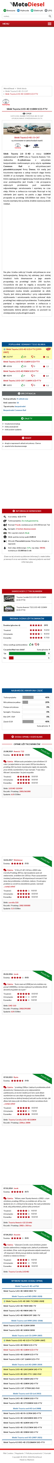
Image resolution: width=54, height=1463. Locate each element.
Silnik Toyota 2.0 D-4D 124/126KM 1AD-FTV (22, 1369)
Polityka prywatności (34, 1453)
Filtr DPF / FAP (9, 717)
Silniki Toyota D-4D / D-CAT (16, 91)
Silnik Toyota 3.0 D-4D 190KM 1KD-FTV (20, 1432)
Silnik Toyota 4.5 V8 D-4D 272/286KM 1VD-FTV (24, 1442)
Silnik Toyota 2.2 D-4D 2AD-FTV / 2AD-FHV (22, 1374)
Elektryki (38, 10)
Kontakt (47, 1453)
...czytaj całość (9, 886)
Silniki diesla (21, 88)
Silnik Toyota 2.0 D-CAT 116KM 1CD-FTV (21, 1359)
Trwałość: (7, 776)
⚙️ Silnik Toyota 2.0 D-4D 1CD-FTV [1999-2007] (24, 1340)
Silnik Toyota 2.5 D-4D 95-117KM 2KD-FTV (22, 1413)
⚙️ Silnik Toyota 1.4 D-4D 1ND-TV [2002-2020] (23, 1301)
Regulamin (19, 1453)
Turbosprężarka (9, 697)
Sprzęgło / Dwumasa (11, 712)
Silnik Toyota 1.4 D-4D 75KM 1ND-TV (19, 1306)
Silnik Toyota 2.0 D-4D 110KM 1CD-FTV (20, 1350)
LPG (50, 10)
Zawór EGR (8, 721)
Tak (4, 653)
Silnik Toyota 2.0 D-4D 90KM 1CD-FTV (20, 1345)
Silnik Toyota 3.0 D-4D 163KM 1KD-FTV (20, 1423)
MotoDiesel (9, 88)
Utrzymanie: (8, 780)
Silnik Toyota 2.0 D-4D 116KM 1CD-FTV (20, 1354)
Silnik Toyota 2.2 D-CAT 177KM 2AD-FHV (21, 1388)
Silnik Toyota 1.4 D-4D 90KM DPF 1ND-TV (21, 1315)
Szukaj (50, 16)
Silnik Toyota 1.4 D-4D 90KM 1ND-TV (19, 1310)
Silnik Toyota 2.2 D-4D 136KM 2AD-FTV (20, 1379)
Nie (4, 658)
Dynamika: (7, 783)
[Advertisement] (27, 56)
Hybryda (24, 10)
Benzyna (11, 10)
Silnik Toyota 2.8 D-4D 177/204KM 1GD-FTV (22, 1403)
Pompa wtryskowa (10, 707)
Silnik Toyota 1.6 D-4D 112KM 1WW (19, 1325)
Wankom (30, 1460)
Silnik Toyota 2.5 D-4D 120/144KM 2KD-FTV (22, 1418)
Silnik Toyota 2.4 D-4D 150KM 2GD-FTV (20, 1398)
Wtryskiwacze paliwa (11, 702)
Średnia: (6, 755)
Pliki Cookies (8, 1453)
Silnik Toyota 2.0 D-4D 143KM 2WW (19, 1330)
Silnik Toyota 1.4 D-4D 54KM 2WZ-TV (19, 1291)
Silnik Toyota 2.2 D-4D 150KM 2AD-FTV (20, 1383)
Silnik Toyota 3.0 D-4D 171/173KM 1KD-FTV (22, 1427)
